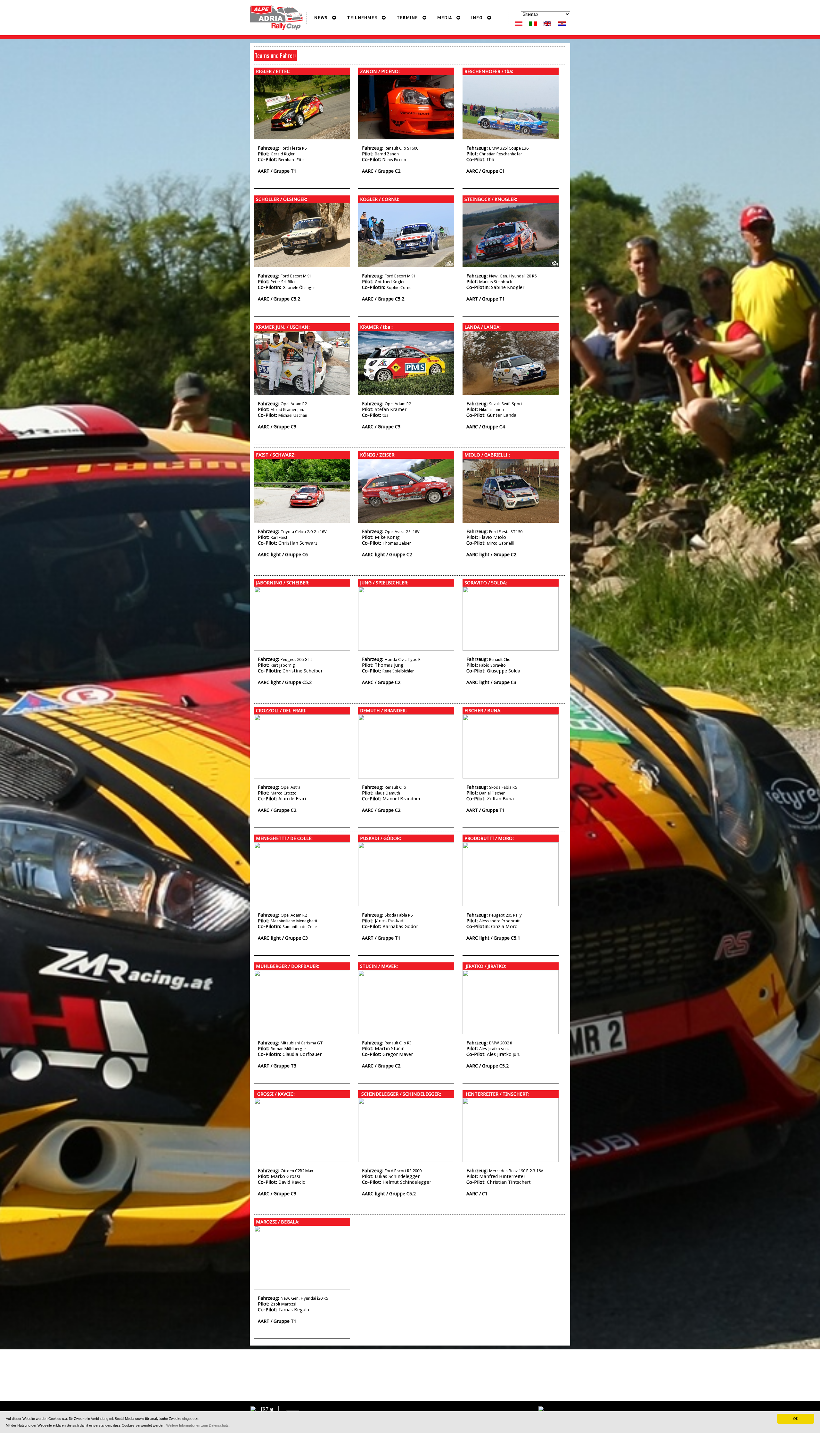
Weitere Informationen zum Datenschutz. (198, 1425)
